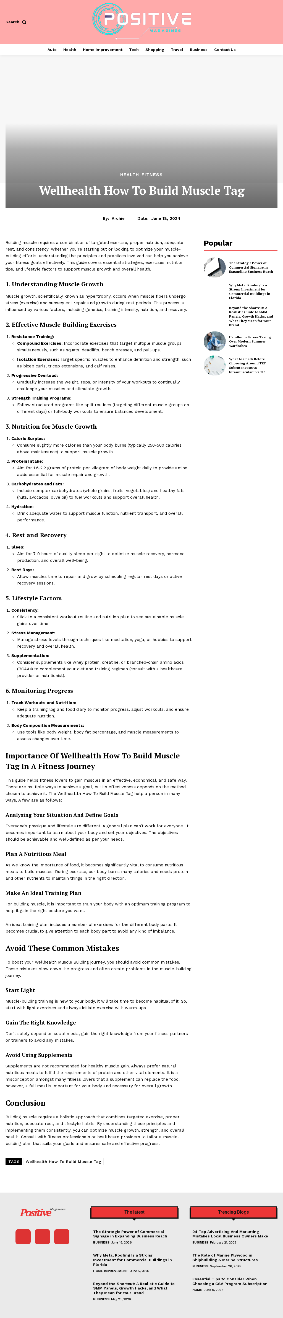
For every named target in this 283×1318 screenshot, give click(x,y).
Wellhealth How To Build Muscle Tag (63, 1161)
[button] (17, 22)
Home (197, 1290)
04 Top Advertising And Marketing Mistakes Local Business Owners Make (230, 1234)
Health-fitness (141, 175)
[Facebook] (23, 1236)
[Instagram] (42, 1236)
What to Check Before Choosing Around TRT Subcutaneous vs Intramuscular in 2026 (247, 365)
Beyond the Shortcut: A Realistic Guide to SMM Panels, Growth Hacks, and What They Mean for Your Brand (251, 316)
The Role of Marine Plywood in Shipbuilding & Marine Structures (225, 1257)
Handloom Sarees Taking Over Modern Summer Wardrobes (250, 341)
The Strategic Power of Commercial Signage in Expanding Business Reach (251, 267)
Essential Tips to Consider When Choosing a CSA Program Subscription (230, 1281)
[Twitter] (61, 1236)
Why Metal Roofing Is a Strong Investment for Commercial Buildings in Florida (249, 291)
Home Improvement (110, 1271)
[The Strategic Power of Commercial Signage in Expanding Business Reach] (215, 267)
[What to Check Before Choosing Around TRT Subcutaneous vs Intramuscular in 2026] (215, 365)
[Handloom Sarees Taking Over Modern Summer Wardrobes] (215, 341)
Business (101, 1242)
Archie (118, 218)
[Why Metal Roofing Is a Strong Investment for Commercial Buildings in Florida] (215, 292)
